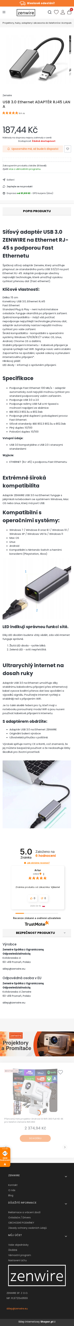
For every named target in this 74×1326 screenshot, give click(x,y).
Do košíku (35, 1138)
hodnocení (45, 856)
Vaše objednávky (18, 1245)
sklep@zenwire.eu (14, 968)
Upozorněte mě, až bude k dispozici (35, 149)
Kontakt (13, 1185)
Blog (10, 1195)
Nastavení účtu (17, 1260)
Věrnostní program (19, 1255)
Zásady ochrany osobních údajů (27, 1228)
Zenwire (7, 95)
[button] (25, 863)
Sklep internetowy (35, 1321)
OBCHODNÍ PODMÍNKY (21, 1222)
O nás (11, 1190)
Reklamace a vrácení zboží (24, 1212)
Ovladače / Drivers (19, 1217)
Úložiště (12, 1250)
